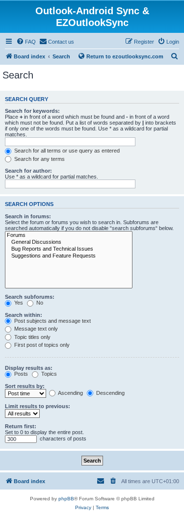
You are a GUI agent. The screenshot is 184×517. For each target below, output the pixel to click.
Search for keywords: (32, 111)
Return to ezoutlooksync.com (124, 56)
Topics (48, 374)
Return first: (20, 426)
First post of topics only (41, 345)
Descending (110, 393)
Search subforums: (29, 297)
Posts (20, 374)
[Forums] (68, 235)
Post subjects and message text (52, 321)
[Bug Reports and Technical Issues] (68, 249)
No (39, 303)
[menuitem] (26, 42)
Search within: (23, 315)
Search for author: (28, 171)
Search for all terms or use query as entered (66, 151)
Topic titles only (32, 337)
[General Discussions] (68, 242)
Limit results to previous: (37, 406)
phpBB (66, 498)
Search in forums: (28, 216)
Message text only (35, 329)
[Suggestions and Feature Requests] (68, 256)
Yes (18, 303)
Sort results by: (25, 386)
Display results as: (29, 368)
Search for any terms (39, 159)
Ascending (70, 393)
